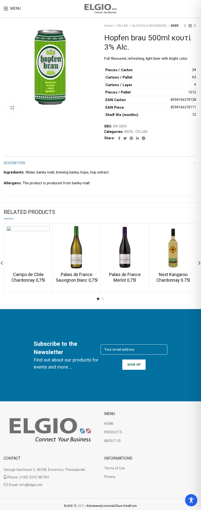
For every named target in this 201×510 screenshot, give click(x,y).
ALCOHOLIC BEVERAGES (149, 25)
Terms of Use (114, 468)
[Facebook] (119, 138)
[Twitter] (125, 138)
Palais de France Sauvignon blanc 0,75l (77, 277)
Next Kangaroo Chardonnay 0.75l (173, 277)
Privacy (109, 477)
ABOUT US (112, 441)
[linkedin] (137, 138)
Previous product (185, 25)
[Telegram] (143, 138)
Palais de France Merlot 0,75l (125, 277)
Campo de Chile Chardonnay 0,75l (28, 277)
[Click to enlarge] (12, 108)
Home (108, 25)
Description (14, 163)
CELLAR (122, 25)
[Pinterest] (131, 138)
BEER (174, 25)
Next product (194, 25)
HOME (109, 424)
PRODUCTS (113, 432)
